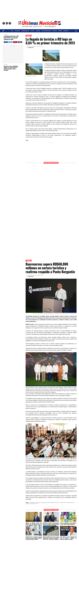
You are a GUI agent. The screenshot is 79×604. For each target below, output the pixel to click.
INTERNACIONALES (25, 30)
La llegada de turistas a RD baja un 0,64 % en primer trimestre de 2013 (11, 37)
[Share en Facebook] (6, 42)
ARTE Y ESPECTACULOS (46, 30)
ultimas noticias (34, 503)
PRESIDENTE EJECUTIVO (54, 502)
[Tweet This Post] (10, 42)
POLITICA (32, 30)
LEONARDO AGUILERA (45, 502)
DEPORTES (55, 30)
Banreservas (32, 502)
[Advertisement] (39, 8)
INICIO (12, 30)
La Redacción (31, 47)
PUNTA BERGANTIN (70, 502)
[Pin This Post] (15, 42)
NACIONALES (17, 30)
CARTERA (38, 502)
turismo (28, 503)
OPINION (60, 30)
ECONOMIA (38, 30)
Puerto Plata (63, 502)
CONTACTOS (65, 30)
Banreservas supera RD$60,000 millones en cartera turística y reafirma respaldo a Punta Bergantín (11, 68)
